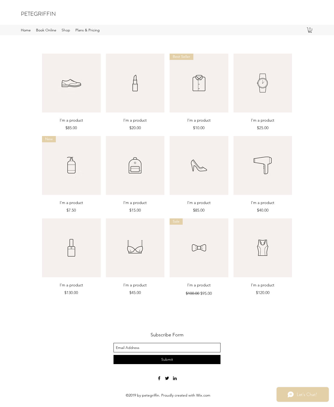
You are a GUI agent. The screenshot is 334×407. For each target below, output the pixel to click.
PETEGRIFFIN (38, 14)
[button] (310, 30)
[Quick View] (71, 83)
